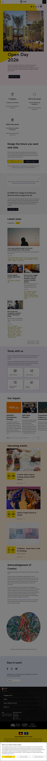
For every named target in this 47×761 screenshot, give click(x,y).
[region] (23, 751)
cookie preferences (21, 167)
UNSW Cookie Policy (9, 753)
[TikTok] (38, 7)
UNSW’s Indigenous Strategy (21, 599)
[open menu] (3, 2)
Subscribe (10, 680)
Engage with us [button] (8, 695)
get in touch (33, 599)
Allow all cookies (8, 756)
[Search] (44, 2)
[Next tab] (38, 437)
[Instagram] (36, 7)
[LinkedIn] (31, 7)
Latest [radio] (17, 223)
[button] (14, 76)
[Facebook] (34, 7)
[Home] (23, 2)
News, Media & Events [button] (10, 703)
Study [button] (5, 699)
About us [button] (6, 707)
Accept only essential (23, 756)
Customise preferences (38, 756)
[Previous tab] (33, 437)
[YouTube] (41, 7)
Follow (41, 5)
